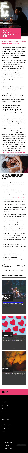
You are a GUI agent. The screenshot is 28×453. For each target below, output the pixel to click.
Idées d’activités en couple (14, 41)
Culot (3, 431)
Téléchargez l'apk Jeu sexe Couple (14, 270)
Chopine (4, 408)
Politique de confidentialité (8, 447)
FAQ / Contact (6, 419)
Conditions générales (9, 444)
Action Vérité (5, 405)
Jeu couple (5, 402)
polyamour (6, 259)
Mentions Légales (9, 442)
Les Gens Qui (5, 428)
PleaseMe (4, 412)
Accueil (4, 41)
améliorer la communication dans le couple (13, 152)
